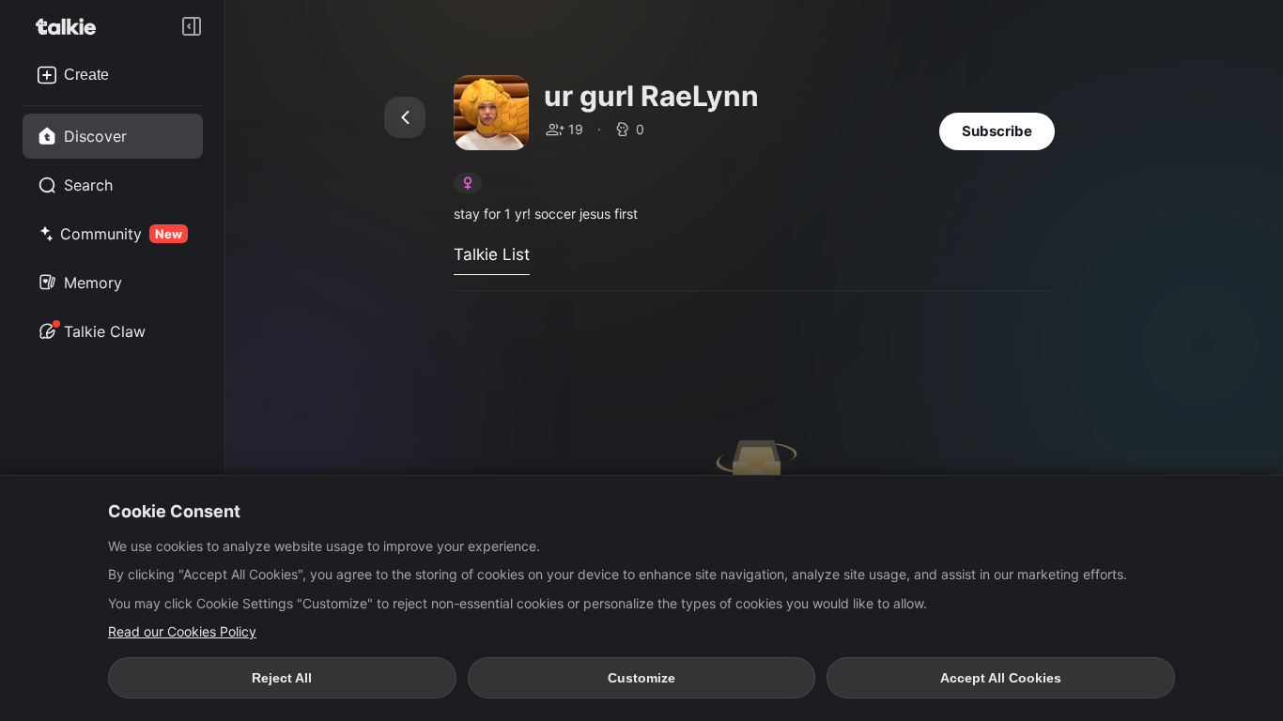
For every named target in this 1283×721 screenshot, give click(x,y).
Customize (641, 677)
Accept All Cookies (1000, 677)
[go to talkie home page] (71, 26)
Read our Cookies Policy (182, 631)
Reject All (282, 677)
